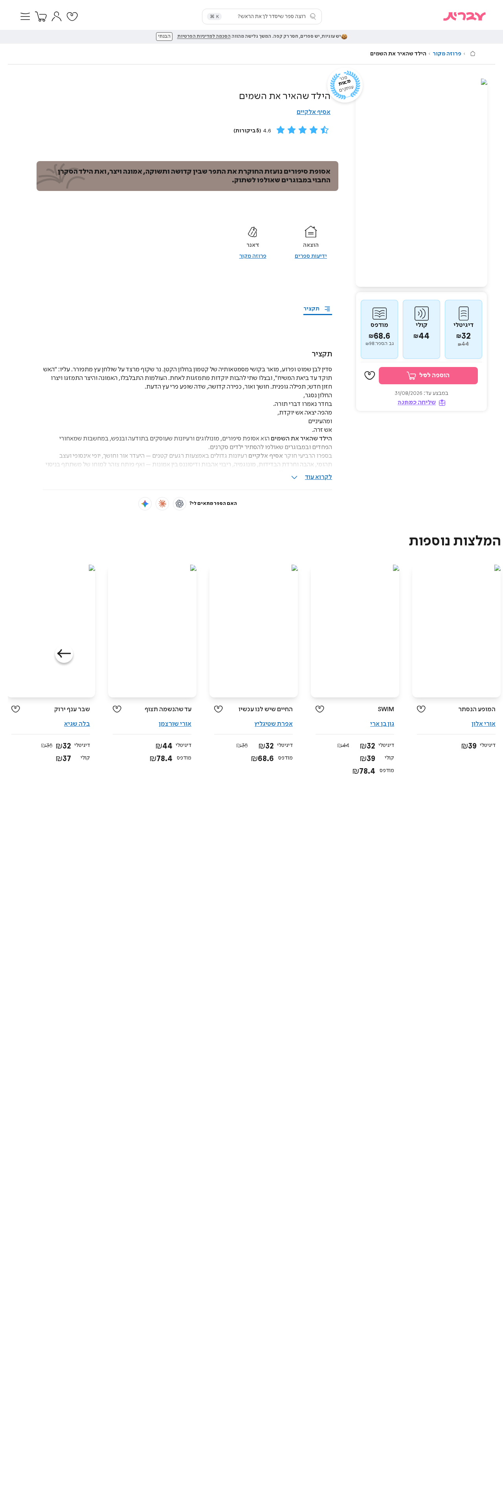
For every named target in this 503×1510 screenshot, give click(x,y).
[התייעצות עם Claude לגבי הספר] (162, 503)
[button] (25, 16)
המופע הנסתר (477, 709)
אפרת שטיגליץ (273, 724)
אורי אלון (484, 724)
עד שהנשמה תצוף (168, 709)
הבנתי (164, 36)
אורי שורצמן (175, 724)
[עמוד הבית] (473, 53)
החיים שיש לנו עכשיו (266, 709)
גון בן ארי (382, 724)
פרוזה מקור (447, 54)
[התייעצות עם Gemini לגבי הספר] (145, 503)
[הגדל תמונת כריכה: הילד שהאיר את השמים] (421, 183)
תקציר (311, 309)
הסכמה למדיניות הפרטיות (204, 36)
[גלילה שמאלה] (64, 654)
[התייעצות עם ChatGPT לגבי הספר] (179, 503)
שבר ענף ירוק (72, 709)
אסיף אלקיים (313, 112)
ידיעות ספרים (311, 256)
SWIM (386, 709)
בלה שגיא (77, 724)
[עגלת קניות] (41, 16)
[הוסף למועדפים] (369, 376)
